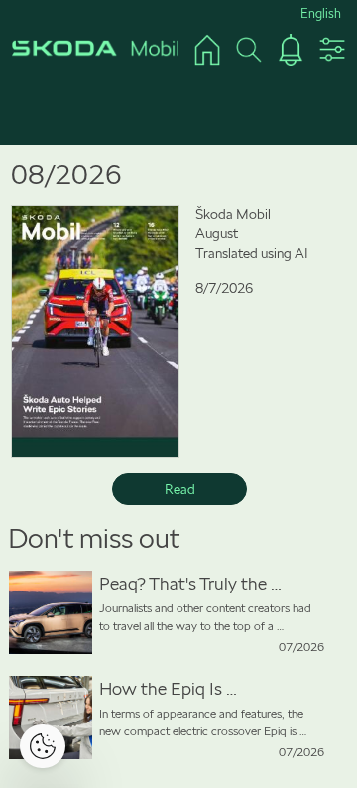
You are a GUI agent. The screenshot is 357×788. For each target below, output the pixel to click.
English (320, 13)
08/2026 (66, 174)
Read (180, 489)
